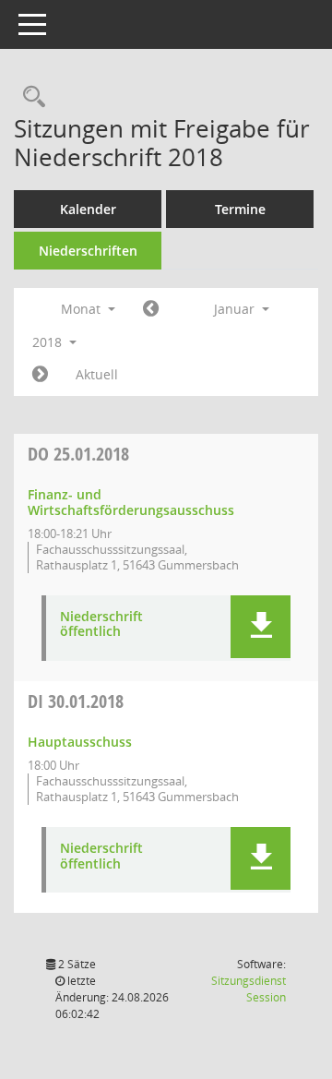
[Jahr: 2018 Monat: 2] (40, 374)
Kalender (88, 209)
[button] (260, 626)
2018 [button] (48, 342)
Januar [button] (236, 309)
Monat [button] (82, 309)
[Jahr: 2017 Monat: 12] (150, 309)
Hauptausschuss (80, 741)
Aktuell (97, 374)
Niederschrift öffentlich (101, 625)
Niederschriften (88, 250)
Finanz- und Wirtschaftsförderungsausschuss (131, 502)
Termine (240, 209)
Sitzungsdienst (248, 989)
